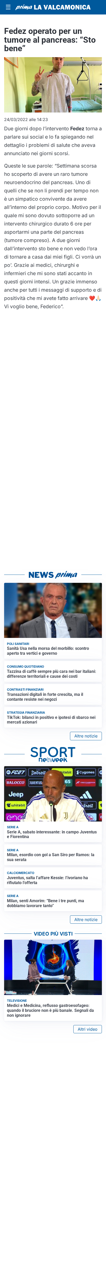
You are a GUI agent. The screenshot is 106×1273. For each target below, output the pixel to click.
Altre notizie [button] (86, 736)
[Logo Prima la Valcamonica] (53, 7)
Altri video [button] (88, 1029)
